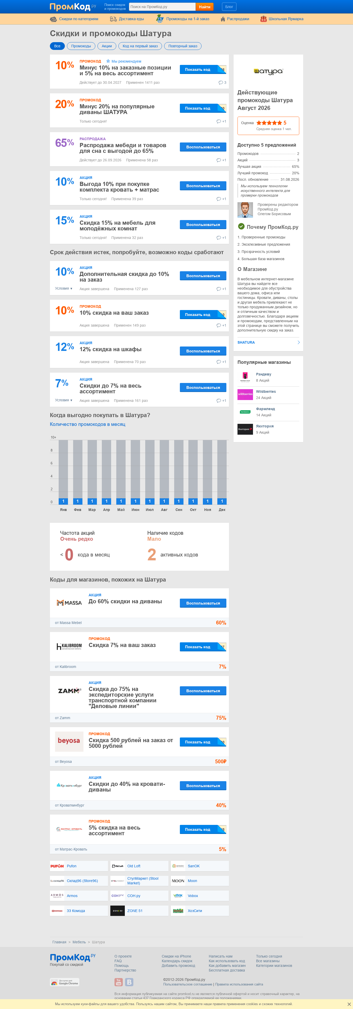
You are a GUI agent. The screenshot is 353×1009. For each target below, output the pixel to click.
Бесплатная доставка (227, 970)
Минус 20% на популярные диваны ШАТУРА (117, 109)
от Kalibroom (65, 667)
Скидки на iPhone (176, 956)
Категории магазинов (274, 965)
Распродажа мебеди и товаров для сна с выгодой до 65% (123, 148)
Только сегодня (269, 956)
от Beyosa (63, 761)
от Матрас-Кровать (71, 849)
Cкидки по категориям (78, 19)
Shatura (246, 342)
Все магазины (268, 961)
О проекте (123, 956)
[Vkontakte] (130, 982)
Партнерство (125, 970)
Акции (107, 46)
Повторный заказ (182, 46)
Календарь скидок (177, 961)
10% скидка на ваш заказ (114, 313)
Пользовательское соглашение (187, 984)
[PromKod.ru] (73, 6)
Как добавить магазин (227, 965)
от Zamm (62, 718)
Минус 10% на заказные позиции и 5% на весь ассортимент (125, 70)
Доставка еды (131, 19)
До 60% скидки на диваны (125, 601)
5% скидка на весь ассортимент (115, 830)
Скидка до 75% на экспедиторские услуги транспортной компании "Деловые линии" (123, 697)
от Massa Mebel (68, 623)
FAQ (118, 961)
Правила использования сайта (239, 984)
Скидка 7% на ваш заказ (122, 645)
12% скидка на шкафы (111, 349)
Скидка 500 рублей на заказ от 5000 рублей (131, 743)
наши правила (215, 1004)
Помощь (121, 965)
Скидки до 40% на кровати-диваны (127, 787)
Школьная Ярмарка (286, 19)
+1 (224, 121)
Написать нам (221, 956)
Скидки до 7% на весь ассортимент (111, 388)
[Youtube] (119, 982)
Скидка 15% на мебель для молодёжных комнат (118, 226)
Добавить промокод (178, 965)
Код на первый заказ (140, 46)
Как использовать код (227, 961)
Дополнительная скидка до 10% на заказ (124, 277)
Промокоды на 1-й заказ (187, 19)
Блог (229, 7)
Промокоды (81, 46)
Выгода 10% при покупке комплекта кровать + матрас (119, 187)
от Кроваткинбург (69, 805)
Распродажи (238, 19)
